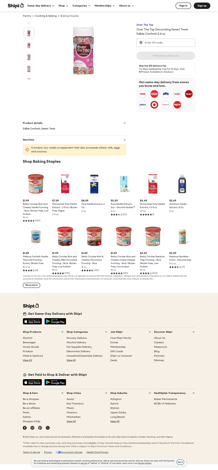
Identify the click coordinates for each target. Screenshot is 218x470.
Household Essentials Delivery (85, 356)
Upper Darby (118, 412)
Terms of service (31, 452)
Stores (114, 342)
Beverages (29, 342)
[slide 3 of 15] (29, 56)
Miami (70, 408)
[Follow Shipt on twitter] (48, 428)
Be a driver (29, 403)
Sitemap (159, 360)
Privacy (48, 452)
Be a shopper (31, 399)
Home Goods (31, 347)
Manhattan (74, 417)
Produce (28, 351)
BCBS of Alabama (165, 403)
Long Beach (117, 417)
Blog (156, 351)
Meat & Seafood (33, 356)
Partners (159, 356)
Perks (26, 412)
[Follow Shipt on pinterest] (40, 428)
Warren (114, 408)
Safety (27, 417)
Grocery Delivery (77, 338)
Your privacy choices (72, 452)
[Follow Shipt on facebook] (25, 428)
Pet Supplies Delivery (79, 347)
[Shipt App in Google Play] (55, 321)
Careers (159, 342)
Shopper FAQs (31, 421)
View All (27, 360)
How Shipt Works (120, 338)
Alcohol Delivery (76, 342)
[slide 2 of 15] (29, 45)
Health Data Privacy (97, 452)
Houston (72, 412)
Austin (70, 399)
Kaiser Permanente (165, 399)
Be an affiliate (31, 408)
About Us (159, 338)
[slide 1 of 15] (29, 33)
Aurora (114, 403)
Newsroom (160, 347)
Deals (113, 360)
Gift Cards (116, 351)
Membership (118, 347)
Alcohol (27, 338)
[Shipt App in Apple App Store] (32, 321)
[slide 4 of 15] (29, 68)
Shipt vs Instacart (121, 356)
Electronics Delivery (78, 351)
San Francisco (75, 403)
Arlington (116, 399)
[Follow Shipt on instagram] (32, 428)
